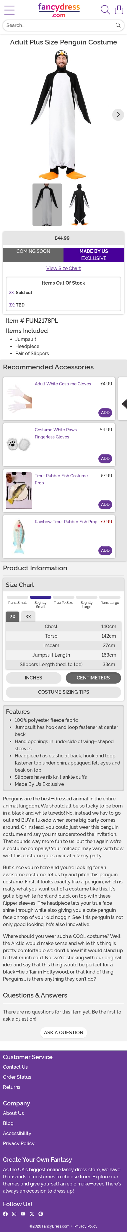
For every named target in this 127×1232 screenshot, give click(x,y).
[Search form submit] (118, 25)
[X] (32, 1214)
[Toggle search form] (105, 10)
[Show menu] (9, 10)
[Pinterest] (40, 1214)
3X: (12, 305)
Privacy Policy (19, 1143)
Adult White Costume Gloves (63, 384)
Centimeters (93, 678)
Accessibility (17, 1133)
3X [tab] (28, 617)
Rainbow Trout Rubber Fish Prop (66, 521)
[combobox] (57, 25)
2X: (12, 292)
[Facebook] (5, 1214)
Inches (33, 678)
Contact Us (15, 1067)
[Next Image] (118, 115)
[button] (119, 10)
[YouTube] (23, 1214)
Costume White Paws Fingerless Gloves (56, 433)
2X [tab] (12, 617)
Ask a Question (63, 1032)
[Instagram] (14, 1214)
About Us (13, 1113)
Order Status (17, 1077)
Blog (8, 1123)
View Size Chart (63, 268)
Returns (11, 1087)
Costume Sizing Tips (63, 692)
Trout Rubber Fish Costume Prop (61, 479)
